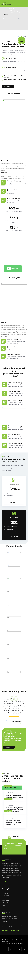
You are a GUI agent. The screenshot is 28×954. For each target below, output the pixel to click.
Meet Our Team (7, 898)
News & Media (6, 900)
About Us (5, 893)
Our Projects (6, 895)
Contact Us (6, 903)
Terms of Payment (16, 939)
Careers (5, 905)
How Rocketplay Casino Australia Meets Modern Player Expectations (14, 810)
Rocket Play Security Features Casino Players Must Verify (14, 797)
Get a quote (5, 881)
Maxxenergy (10, 792)
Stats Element (5, 941)
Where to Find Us (6, 939)
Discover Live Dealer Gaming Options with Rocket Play (13, 822)
